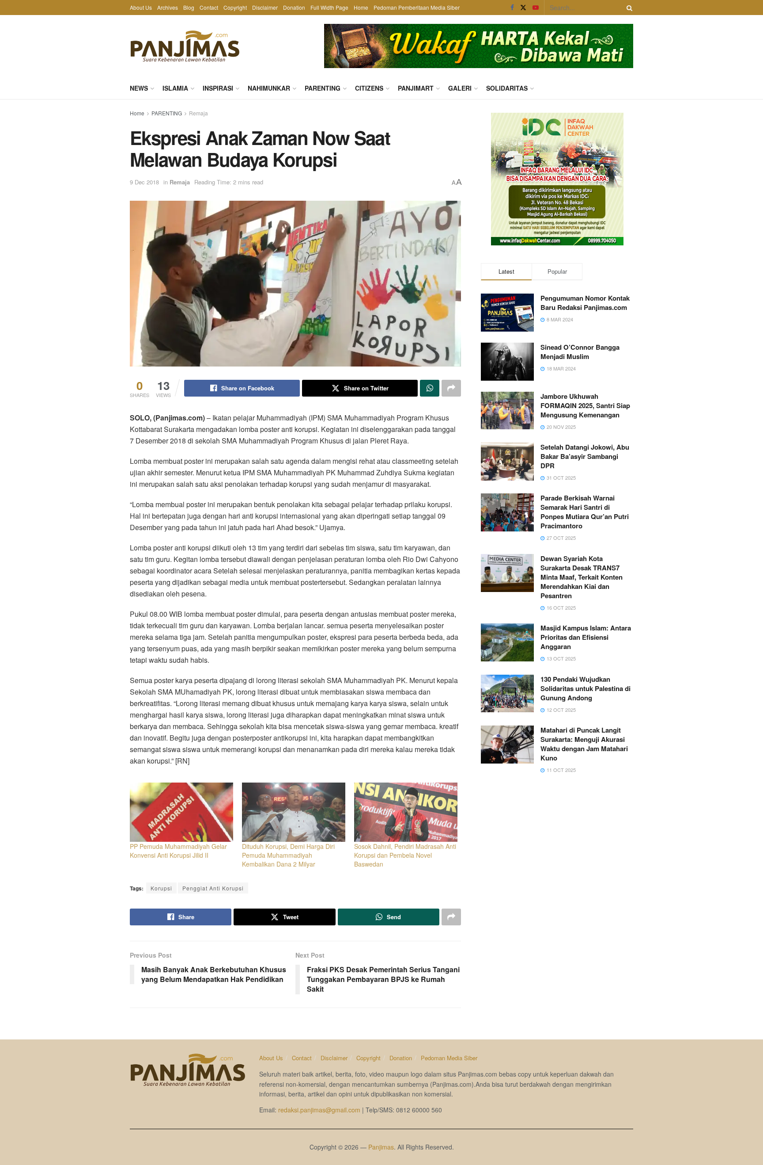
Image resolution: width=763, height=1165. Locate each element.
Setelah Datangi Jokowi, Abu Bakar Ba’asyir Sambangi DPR (584, 456)
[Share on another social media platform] (451, 388)
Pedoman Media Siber (449, 1058)
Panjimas (381, 1146)
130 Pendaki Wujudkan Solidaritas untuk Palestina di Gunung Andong (585, 688)
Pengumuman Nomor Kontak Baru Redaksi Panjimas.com (585, 302)
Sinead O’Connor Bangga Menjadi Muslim (579, 351)
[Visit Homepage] (185, 46)
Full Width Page (329, 7)
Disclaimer (265, 7)
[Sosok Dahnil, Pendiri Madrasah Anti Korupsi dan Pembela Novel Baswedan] (405, 812)
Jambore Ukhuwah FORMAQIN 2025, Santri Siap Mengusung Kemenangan (585, 405)
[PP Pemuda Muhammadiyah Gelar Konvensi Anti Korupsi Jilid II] (181, 812)
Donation (294, 7)
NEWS (139, 88)
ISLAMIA (175, 88)
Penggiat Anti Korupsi (213, 888)
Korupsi (161, 888)
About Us (141, 7)
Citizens (369, 88)
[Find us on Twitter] (523, 7)
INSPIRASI (218, 88)
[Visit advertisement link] (478, 46)
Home (361, 7)
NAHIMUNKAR (269, 88)
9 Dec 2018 (144, 182)
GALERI (460, 88)
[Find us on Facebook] (512, 7)
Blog (188, 7)
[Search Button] (628, 7)
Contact (209, 7)
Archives (167, 7)
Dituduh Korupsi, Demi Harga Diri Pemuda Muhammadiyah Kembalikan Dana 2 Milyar (288, 855)
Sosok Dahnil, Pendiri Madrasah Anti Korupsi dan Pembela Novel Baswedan (405, 855)
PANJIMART (416, 88)
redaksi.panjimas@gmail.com (319, 1109)
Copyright (235, 7)
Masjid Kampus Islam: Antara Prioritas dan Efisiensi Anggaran (585, 637)
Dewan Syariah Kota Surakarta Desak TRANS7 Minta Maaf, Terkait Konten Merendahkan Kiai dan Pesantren (581, 577)
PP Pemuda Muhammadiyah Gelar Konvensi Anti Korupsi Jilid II (178, 850)
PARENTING (322, 88)
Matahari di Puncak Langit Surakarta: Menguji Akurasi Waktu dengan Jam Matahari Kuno (584, 744)
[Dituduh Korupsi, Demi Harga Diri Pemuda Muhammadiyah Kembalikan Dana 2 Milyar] (293, 812)
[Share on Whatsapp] (429, 388)
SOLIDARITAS (507, 88)
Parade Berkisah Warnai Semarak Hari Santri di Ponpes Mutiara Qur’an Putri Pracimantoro (584, 512)
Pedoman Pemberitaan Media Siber (417, 7)
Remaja (198, 113)
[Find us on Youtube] (536, 7)
